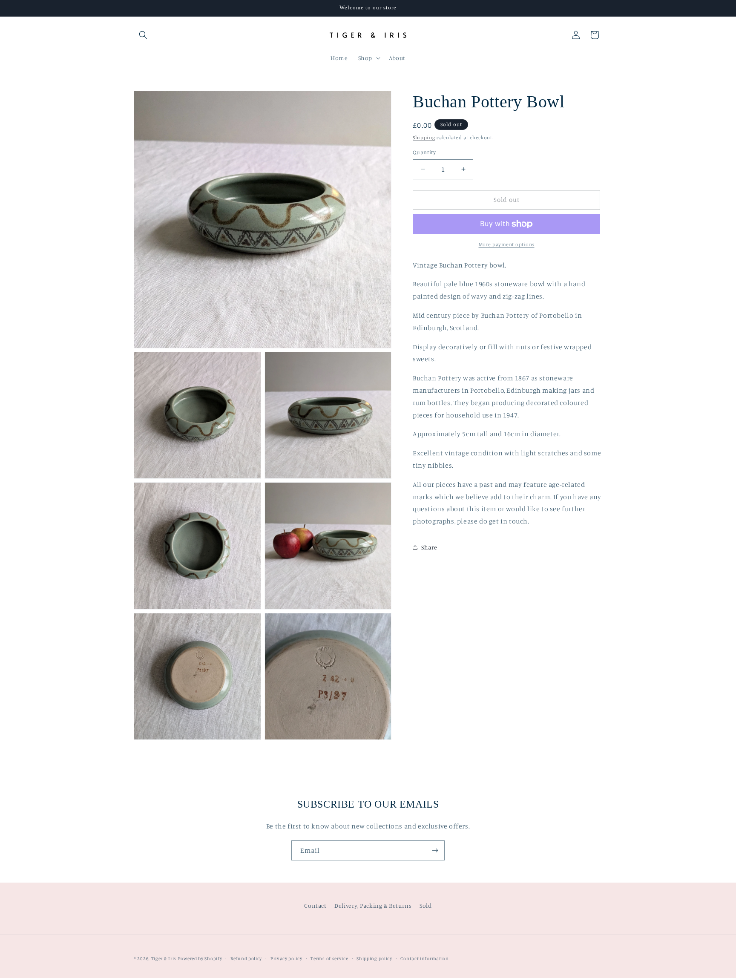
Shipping (424, 137)
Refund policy (246, 958)
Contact (315, 905)
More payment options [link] (507, 244)
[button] (143, 35)
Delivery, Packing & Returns (372, 905)
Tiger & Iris (163, 958)
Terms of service (329, 958)
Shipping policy (374, 958)
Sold (425, 905)
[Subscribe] (435, 850)
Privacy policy (286, 958)
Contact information (424, 958)
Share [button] (429, 547)
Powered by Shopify (200, 958)
